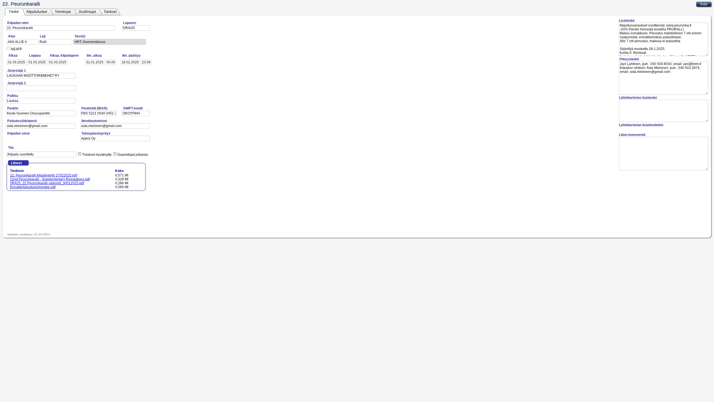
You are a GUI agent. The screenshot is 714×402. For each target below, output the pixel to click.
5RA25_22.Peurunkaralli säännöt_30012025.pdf (47, 183)
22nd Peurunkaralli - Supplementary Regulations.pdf (50, 179)
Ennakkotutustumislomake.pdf (33, 187)
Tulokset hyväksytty (97, 155)
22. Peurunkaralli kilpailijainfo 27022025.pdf (43, 175)
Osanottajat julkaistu (132, 155)
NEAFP (16, 49)
